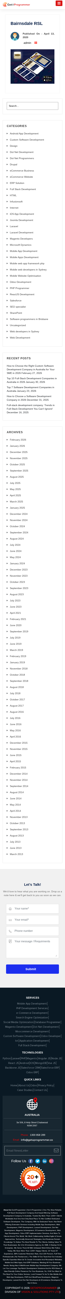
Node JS (56, 1058)
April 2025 (15, 495)
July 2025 (15, 483)
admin (27, 42)
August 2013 (17, 835)
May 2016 (15, 730)
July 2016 (15, 718)
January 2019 (17, 662)
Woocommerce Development (32, 1031)
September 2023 (19, 588)
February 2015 (18, 767)
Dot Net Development (21, 152)
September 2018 (19, 681)
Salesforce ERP (50, 1067)
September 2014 (19, 786)
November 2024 (19, 520)
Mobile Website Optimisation (25, 275)
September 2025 (19, 470)
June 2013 (15, 848)
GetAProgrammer (43, 1287)
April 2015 (15, 761)
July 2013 (15, 841)
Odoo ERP (32, 1072)
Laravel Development (21, 232)
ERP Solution (17, 183)
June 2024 (15, 551)
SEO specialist (18, 306)
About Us (23, 1085)
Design (14, 146)
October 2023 (17, 582)
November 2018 (19, 668)
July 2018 (15, 693)
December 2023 (19, 569)
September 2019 (19, 631)
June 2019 (15, 643)
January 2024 (17, 563)
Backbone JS (12, 1067)
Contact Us (40, 1090)
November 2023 (19, 575)
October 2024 (17, 526)
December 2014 (19, 773)
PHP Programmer (19, 288)
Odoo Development (20, 282)
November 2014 (19, 780)
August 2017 (17, 705)
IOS (32, 1063)
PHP (23, 1058)
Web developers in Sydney (24, 331)
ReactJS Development (22, 294)
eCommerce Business (22, 170)
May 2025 (15, 489)
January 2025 (17, 507)
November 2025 (19, 458)
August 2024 (17, 538)
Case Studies (25, 1090)
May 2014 (15, 804)
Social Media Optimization (18, 1022)
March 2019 (16, 650)
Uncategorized (18, 325)
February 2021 (18, 619)
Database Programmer (47, 1022)
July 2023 (15, 600)
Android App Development (24, 133)
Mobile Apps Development (24, 257)
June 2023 (15, 606)
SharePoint (16, 313)
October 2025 (17, 464)
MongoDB (41, 1063)
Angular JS (44, 1058)
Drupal (13, 164)
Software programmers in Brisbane (29, 319)
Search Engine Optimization (32, 1017)
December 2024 (19, 514)
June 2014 (15, 798)
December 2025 (19, 452)
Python (7, 1058)
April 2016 (15, 736)
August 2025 (17, 476)
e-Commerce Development (32, 1012)
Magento (32, 1058)
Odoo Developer (51, 1036)
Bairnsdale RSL (27, 23)
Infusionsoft (16, 201)
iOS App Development (22, 214)
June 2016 (15, 724)
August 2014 (17, 792)
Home (14, 1085)
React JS (13, 1063)
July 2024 (15, 544)
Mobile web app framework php (27, 263)
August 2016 (17, 711)
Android (24, 1063)
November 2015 (19, 749)
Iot (16, 1040)
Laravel (14, 226)
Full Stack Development (23, 189)
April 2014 (15, 810)
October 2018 (17, 674)
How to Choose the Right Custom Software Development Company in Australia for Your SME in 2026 (31, 369)
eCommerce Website (21, 176)
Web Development (20, 337)
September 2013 (19, 829)
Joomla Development (21, 220)
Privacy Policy (45, 1085)
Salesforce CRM (30, 1067)
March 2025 (16, 501)
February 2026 (18, 439)
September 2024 (19, 532)
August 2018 (17, 687)
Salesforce (15, 300)
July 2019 (15, 637)
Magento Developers (21, 238)
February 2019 (18, 656)
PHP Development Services (32, 1008)
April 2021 (15, 613)
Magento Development (18, 1026)
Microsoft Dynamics (20, 244)
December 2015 (19, 742)
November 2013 (19, 817)
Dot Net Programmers (22, 158)
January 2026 (17, 446)
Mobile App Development (23, 251)
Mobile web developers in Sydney (28, 269)
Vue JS (52, 1063)
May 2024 (15, 557)
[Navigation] (59, 3)
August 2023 (17, 594)
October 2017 (17, 699)
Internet (14, 207)
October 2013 (17, 823)
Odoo (33, 1085)
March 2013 (16, 854)
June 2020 (15, 625)
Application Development (34, 1040)
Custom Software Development (27, 139)
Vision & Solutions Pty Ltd (40, 1291)
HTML (13, 195)
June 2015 (15, 755)
